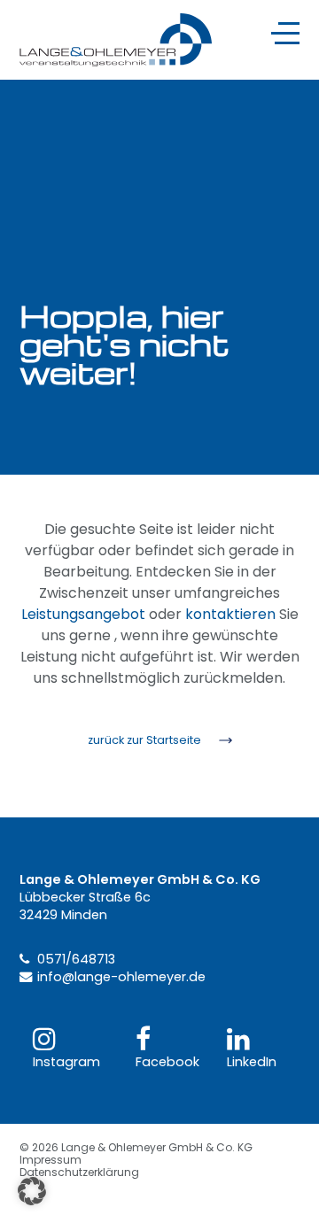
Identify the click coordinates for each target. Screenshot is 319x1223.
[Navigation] (285, 33)
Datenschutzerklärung (79, 1172)
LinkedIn (251, 1062)
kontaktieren (230, 614)
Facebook (167, 1062)
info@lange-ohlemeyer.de (121, 977)
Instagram (66, 1062)
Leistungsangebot (83, 614)
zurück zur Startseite (144, 739)
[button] (32, 1191)
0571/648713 (76, 959)
